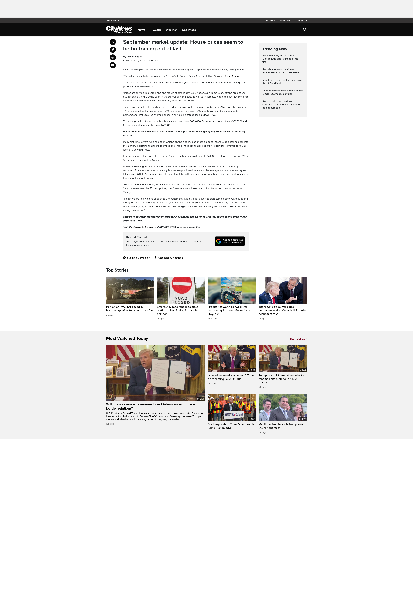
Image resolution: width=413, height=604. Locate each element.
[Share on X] (113, 42)
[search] (305, 30)
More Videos (297, 339)
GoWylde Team (142, 227)
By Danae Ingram (133, 56)
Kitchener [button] (111, 20)
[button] (300, 20)
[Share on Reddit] (113, 57)
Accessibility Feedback (171, 257)
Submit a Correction (138, 257)
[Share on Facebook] (113, 50)
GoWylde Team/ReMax (226, 76)
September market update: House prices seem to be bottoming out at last (183, 45)
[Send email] (113, 65)
